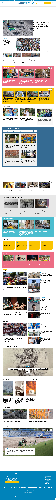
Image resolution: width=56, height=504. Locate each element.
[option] (10, 77)
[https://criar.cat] (50, 487)
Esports (32, 5)
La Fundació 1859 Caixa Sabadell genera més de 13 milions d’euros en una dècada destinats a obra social (46, 275)
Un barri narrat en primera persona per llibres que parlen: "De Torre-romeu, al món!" (41, 211)
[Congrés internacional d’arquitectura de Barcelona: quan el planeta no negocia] (32, 258)
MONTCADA (30, 130)
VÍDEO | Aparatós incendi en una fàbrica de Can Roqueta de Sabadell (30, 400)
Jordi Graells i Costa (8, 248)
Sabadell (16, 5)
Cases (46, 0)
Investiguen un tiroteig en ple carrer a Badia (44, 190)
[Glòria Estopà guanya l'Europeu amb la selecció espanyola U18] (27, 112)
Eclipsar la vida (44, 245)
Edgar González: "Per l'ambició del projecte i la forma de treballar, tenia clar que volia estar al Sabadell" (46, 325)
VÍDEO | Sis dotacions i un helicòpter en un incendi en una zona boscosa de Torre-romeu (8, 400)
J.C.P (41, 277)
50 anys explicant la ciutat (9, 208)
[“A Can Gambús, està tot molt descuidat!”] (15, 414)
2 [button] (25, 455)
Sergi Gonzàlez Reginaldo (43, 301)
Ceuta (30, 245)
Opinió (35, 5)
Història (28, 366)
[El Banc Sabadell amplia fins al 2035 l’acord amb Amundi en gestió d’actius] (34, 282)
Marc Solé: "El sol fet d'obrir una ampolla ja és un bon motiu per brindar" (20, 264)
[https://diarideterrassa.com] (22, 487)
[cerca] (52, 2)
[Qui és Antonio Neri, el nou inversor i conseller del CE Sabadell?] (34, 340)
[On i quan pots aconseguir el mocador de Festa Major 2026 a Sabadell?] (10, 73)
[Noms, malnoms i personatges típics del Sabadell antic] (28, 362)
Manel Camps (42, 290)
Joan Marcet (31, 248)
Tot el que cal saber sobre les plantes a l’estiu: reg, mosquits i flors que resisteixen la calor (44, 264)
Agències (41, 283)
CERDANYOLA (23, 130)
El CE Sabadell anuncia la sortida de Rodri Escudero (46, 332)
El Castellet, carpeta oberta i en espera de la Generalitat (32, 190)
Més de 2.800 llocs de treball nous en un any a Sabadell (7, 60)
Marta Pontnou (19, 248)
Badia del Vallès (42, 188)
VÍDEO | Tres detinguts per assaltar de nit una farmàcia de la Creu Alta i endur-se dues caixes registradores (19, 400)
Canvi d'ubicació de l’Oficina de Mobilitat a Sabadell (35, 60)
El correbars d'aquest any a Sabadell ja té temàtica (7, 42)
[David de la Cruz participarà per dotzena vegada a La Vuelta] (15, 329)
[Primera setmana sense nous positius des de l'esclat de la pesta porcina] (12, 138)
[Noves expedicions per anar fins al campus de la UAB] (20, 185)
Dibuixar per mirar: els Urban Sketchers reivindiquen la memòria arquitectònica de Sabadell (17, 61)
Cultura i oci (28, 5)
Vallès (21, 5)
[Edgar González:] (34, 326)
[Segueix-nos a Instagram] (10, 476)
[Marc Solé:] (20, 258)
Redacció (32, 62)
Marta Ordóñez (6, 213)
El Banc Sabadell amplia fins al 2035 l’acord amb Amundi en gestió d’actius (45, 281)
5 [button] (28, 455)
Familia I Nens (50, 0)
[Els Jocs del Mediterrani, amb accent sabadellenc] (10, 112)
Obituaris (40, 5)
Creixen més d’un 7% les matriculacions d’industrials (45, 288)
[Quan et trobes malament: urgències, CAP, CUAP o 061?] (10, 224)
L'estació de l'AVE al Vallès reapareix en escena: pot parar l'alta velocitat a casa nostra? (28, 161)
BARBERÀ (11, 130)
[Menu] (2, 2)
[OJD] (47, 483)
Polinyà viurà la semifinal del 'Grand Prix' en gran (28, 146)
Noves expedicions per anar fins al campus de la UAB (20, 190)
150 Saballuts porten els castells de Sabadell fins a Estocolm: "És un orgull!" (46, 299)
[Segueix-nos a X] (7, 476)
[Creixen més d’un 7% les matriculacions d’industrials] (34, 289)
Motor (53, 0)
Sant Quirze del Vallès (31, 188)
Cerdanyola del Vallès (19, 188)
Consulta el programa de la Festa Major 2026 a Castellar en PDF (8, 190)
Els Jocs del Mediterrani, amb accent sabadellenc (10, 119)
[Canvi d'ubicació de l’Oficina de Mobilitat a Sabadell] (35, 55)
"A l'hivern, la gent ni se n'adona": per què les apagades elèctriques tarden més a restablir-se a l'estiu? (20, 99)
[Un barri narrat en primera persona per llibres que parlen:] (42, 203)
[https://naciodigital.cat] (15, 487)
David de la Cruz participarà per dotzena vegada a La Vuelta (14, 339)
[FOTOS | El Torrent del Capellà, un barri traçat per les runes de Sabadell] (27, 203)
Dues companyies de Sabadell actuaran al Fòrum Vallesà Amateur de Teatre (15, 313)
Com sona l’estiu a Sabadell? (45, 313)
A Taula (44, 0)
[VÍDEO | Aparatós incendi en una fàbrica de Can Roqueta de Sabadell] (31, 388)
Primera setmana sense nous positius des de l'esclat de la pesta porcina (12, 146)
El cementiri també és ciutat (41, 231)
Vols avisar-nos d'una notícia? (30, 0)
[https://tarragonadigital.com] (32, 487)
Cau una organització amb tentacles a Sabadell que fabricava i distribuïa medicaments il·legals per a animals (31, 100)
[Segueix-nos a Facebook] (5, 476)
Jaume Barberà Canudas (28, 374)
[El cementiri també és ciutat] (42, 224)
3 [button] (26, 455)
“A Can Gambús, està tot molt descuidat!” (13, 421)
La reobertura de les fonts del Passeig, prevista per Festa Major (41, 25)
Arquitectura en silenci (31, 262)
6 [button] (29, 455)
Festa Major (5, 38)
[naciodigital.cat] (9, 490)
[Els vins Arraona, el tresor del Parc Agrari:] (8, 258)
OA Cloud (52, 496)
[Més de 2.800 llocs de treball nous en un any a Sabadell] (7, 55)
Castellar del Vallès (6, 188)
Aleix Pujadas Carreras (36, 30)
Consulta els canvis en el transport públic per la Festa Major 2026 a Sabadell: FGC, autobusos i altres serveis (26, 82)
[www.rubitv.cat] (48, 490)
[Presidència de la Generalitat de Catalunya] (48, 476)
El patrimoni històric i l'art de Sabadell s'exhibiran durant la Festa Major (42, 81)
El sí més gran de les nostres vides (22, 246)
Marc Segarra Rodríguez (6, 120)
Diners (25, 5)
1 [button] (24, 455)
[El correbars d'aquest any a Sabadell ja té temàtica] (28, 44)
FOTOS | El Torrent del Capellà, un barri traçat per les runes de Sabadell (26, 211)
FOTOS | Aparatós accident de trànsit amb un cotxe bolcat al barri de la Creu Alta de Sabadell (8, 99)
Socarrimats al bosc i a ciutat (8, 246)
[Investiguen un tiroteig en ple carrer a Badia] (44, 185)
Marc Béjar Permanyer (6, 83)
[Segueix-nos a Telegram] (14, 476)
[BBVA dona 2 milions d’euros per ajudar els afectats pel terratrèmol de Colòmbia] (15, 278)
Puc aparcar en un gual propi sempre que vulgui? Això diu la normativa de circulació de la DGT (44, 99)
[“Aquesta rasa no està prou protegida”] (41, 414)
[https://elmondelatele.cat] (42, 487)
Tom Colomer (44, 248)
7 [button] (30, 455)
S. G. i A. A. (16, 403)
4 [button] (27, 455)
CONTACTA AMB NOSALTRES (11, 482)
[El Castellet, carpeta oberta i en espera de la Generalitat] (32, 185)
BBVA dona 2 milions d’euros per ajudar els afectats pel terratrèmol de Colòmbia (14, 288)
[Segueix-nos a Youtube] (18, 476)
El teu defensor (6, 420)
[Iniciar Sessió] (53, 2)
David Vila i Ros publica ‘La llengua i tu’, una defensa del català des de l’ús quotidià (45, 307)
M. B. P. (16, 192)
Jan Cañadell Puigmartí (6, 45)
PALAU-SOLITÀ (37, 130)
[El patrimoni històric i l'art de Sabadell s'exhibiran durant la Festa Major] (42, 73)
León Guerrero (14, 63)
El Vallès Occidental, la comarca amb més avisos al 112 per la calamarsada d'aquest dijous (26, 61)
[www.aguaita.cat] (4, 490)
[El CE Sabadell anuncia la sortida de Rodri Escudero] (34, 333)
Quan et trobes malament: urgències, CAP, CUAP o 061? (9, 232)
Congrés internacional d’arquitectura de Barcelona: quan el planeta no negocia (32, 264)
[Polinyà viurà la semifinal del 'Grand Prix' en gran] (28, 138)
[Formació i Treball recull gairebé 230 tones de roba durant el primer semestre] (44, 113)
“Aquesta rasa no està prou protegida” (38, 421)
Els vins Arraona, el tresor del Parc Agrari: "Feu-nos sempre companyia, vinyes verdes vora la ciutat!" (8, 264)
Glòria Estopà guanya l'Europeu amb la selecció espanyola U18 (26, 119)
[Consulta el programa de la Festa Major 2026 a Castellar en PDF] (8, 185)
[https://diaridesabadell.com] (8, 487)
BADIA (5, 130)
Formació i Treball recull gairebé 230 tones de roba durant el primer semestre (44, 120)
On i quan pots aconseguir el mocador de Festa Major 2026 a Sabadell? (9, 81)
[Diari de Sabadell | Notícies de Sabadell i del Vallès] (28, 3)
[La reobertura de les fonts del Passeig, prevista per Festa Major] (18, 28)
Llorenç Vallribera (29, 266)
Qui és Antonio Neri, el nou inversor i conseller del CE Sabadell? (45, 339)
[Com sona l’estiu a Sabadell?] (34, 315)
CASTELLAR (16, 130)
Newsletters (47, 2)
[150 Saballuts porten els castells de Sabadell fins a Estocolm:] (34, 300)
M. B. (36, 83)
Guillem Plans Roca (5, 266)
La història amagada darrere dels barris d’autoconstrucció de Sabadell (11, 211)
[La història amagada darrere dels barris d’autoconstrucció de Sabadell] (11, 203)
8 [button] (31, 455)
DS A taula (17, 262)
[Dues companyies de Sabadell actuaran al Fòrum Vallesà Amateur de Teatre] (15, 303)
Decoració (41, 262)
